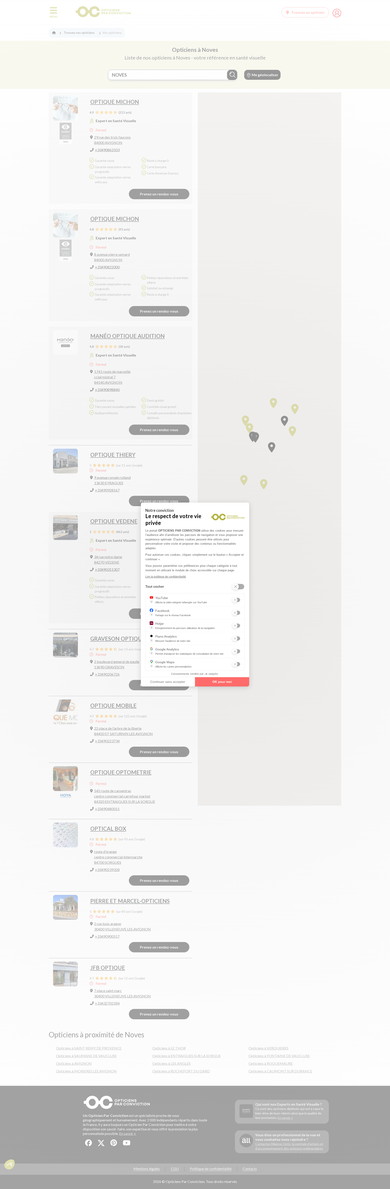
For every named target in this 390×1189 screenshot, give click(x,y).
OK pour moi (222, 682)
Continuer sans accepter (167, 682)
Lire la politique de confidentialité (165, 576)
